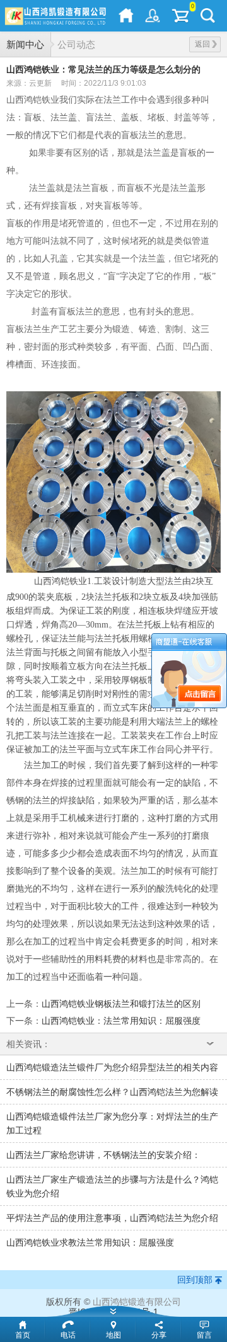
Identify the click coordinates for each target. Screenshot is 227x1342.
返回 (202, 44)
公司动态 (76, 44)
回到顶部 (194, 1280)
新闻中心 (25, 44)
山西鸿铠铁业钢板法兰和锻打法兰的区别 (121, 1004)
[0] (180, 15)
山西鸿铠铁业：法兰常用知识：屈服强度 (121, 1021)
